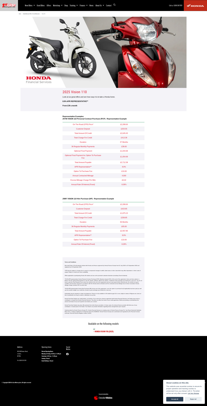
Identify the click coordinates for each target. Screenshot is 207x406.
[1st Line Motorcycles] (9, 5)
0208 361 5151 (178, 5)
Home (20, 14)
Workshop (56, 5)
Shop (66, 5)
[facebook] (68, 354)
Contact (108, 5)
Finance (83, 5)
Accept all (174, 399)
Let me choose (193, 393)
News (91, 5)
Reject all (193, 399)
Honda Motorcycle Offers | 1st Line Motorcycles (31, 14)
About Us (99, 5)
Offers (49, 5)
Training (73, 5)
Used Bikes (41, 5)
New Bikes (29, 5)
